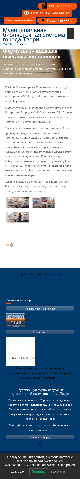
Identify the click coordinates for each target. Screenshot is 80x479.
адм (40, 444)
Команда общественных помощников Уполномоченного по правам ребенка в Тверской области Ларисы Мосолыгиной (40, 373)
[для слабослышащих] (18, 13)
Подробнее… (59, 471)
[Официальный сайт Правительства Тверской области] (58, 292)
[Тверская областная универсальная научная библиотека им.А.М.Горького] (35, 292)
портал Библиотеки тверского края (40, 274)
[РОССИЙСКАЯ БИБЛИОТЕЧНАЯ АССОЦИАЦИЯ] (46, 292)
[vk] (11, 13)
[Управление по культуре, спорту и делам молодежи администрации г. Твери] (70, 292)
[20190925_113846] (18, 217)
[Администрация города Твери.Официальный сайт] (11, 292)
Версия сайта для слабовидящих (50, 12)
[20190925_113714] (44, 202)
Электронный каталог (20, 20)
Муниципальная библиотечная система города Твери (34, 35)
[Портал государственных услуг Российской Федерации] (23, 292)
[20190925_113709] (18, 202)
